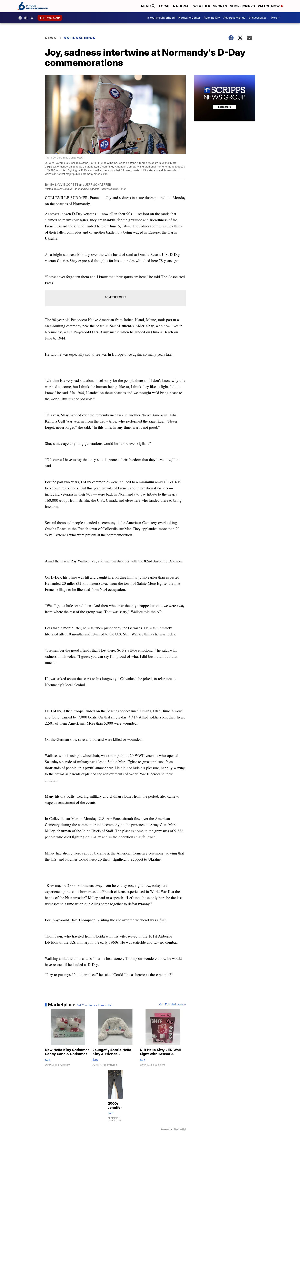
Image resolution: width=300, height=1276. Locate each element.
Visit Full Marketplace (172, 1004)
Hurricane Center (189, 18)
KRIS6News (21, 18)
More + (275, 18)
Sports (220, 6)
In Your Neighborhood (161, 18)
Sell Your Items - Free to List (94, 1005)
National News (79, 38)
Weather (201, 6)
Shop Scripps (242, 6)
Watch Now (269, 6)
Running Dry (212, 18)
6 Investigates (258, 18)
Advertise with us (234, 18)
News (50, 38)
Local (164, 6)
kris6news (26, 18)
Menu (146, 6)
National (181, 6)
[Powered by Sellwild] (180, 1129)
